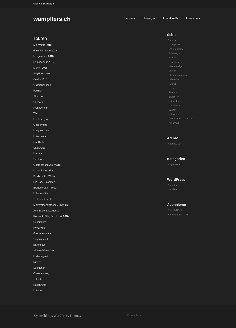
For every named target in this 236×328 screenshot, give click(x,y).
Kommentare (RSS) (178, 214)
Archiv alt (174, 122)
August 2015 (175, 143)
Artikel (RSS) (175, 210)
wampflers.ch (52, 19)
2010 (66, 216)
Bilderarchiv (191, 18)
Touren (172, 57)
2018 (48, 44)
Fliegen (173, 92)
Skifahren (174, 96)
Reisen (172, 88)
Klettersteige (175, 66)
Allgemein (173, 164)
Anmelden (173, 185)
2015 (44, 79)
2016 (51, 61)
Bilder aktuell (169, 18)
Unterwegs (147, 18)
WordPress (174, 189)
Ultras (173, 83)
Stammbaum (176, 48)
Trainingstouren (178, 75)
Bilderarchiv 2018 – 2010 (182, 118)
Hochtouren (176, 62)
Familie (129, 18)
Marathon (175, 79)
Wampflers (174, 44)
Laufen (172, 70)
